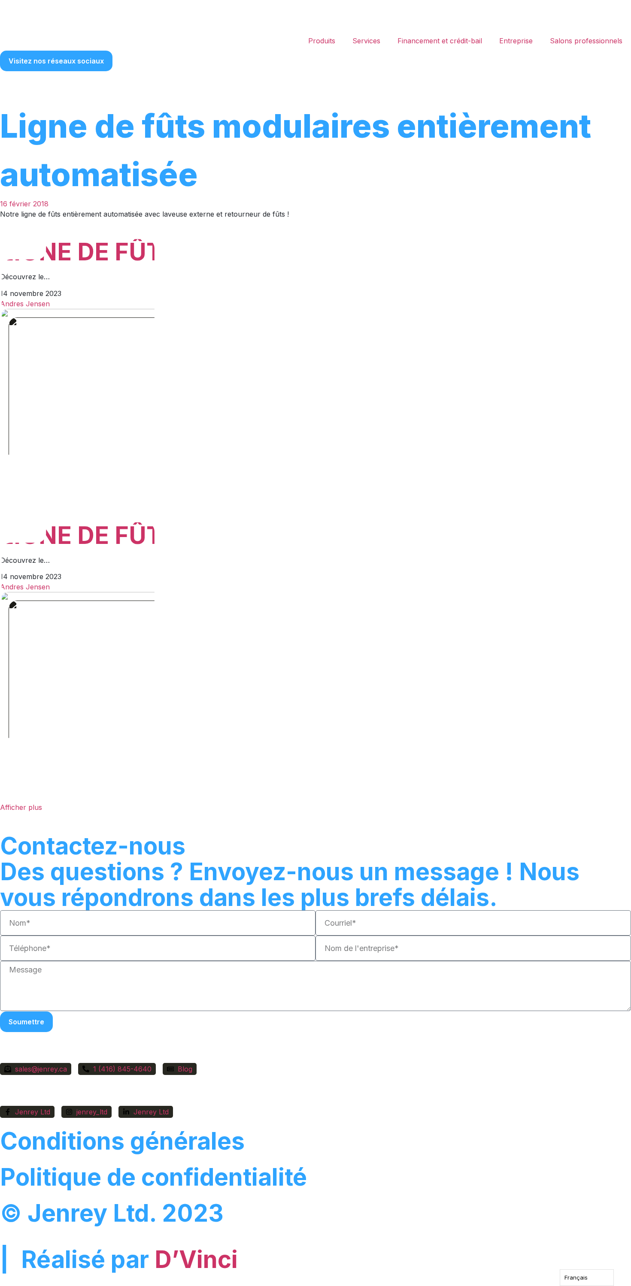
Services (366, 40)
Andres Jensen (25, 303)
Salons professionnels (586, 40)
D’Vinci (196, 1259)
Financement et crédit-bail (439, 40)
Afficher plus (21, 807)
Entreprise (516, 40)
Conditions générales (122, 1141)
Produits (321, 40)
